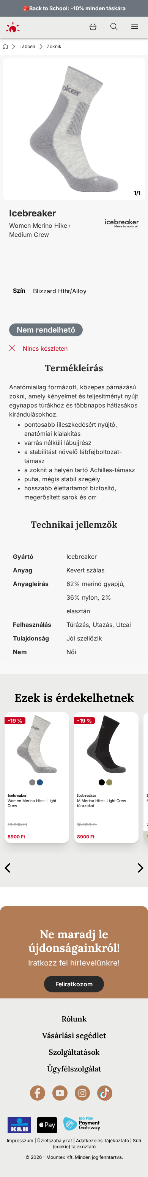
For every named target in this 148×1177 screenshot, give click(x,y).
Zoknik (54, 46)
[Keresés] (113, 27)
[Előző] (7, 866)
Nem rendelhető (46, 329)
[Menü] (134, 27)
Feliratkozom (74, 984)
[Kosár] (93, 27)
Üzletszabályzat (54, 1140)
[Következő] (140, 866)
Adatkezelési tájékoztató (102, 1140)
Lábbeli (27, 46)
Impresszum (20, 1140)
